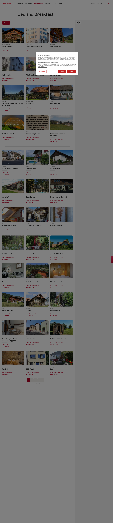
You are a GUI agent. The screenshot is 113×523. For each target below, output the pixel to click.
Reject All (62, 71)
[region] (57, 63)
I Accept (71, 71)
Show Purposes (42, 71)
